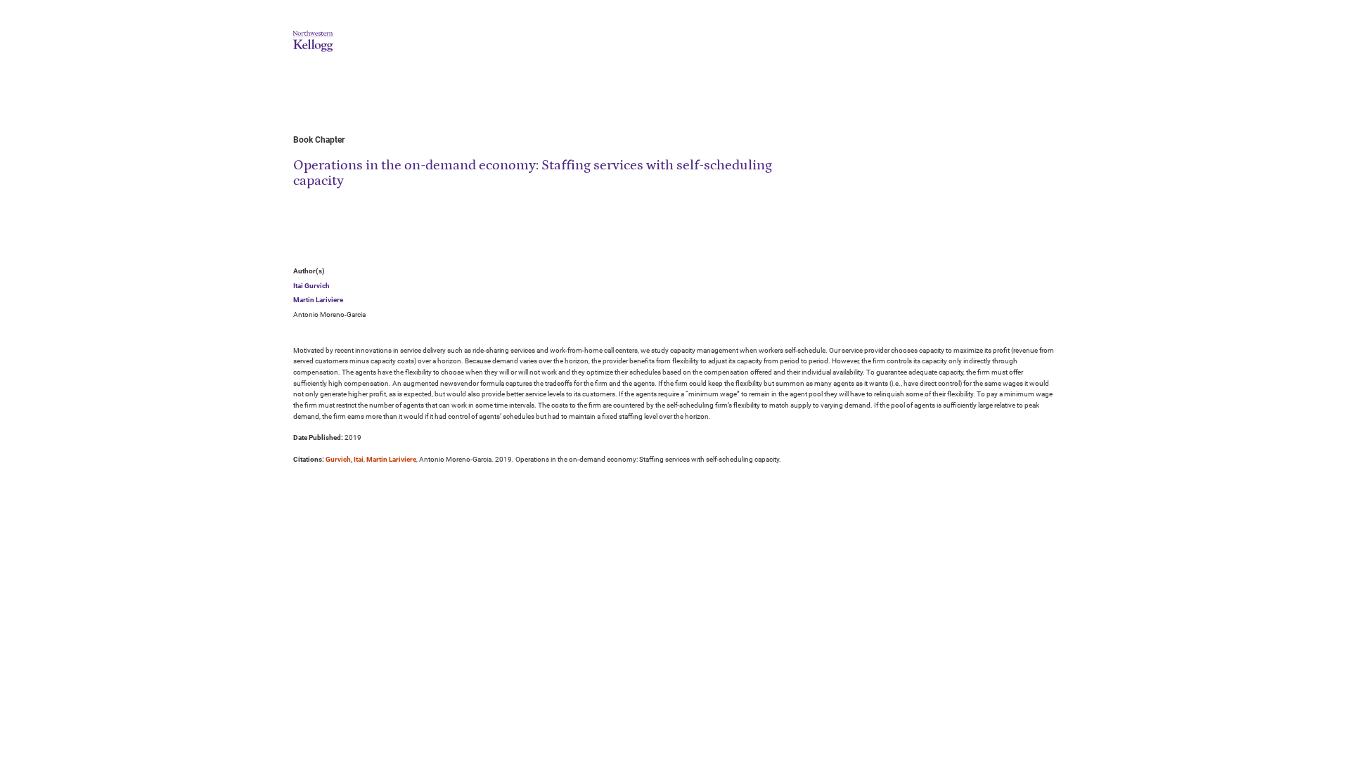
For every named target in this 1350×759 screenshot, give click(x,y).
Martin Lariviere (318, 300)
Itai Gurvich (311, 286)
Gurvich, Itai (345, 459)
